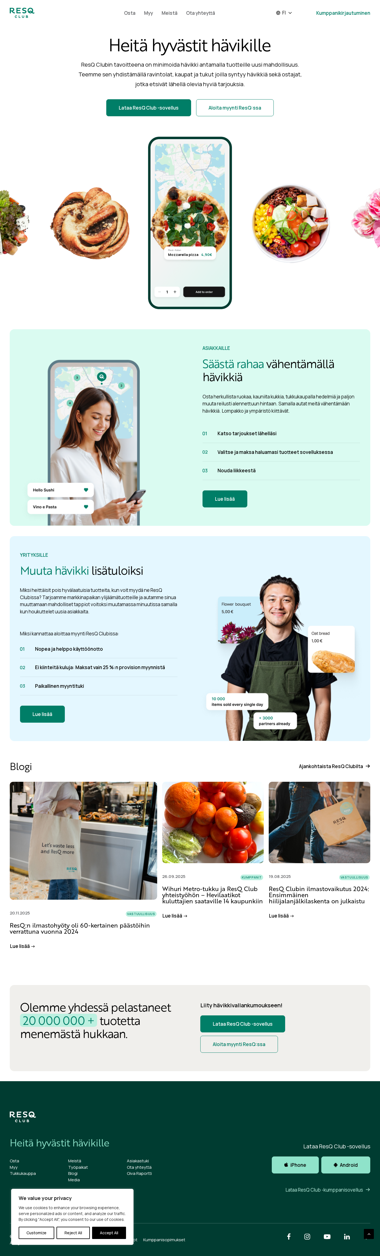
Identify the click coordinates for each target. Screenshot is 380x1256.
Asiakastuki (138, 1161)
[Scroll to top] (369, 1233)
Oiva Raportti (139, 1173)
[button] (83, 840)
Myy (148, 13)
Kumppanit (252, 877)
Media (74, 1180)
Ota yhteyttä (200, 13)
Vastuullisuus (141, 914)
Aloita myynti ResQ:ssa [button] (235, 108)
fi (284, 13)
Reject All (73, 1232)
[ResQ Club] (22, 13)
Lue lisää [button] (225, 499)
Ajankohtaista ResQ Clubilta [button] (331, 766)
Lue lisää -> (22, 946)
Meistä (169, 13)
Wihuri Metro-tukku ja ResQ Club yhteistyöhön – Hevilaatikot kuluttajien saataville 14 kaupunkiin (212, 894)
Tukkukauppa (23, 1173)
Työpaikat (78, 1167)
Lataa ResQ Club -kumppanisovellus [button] (324, 1190)
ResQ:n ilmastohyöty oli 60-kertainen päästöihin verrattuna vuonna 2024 (80, 928)
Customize (36, 1232)
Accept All (109, 1232)
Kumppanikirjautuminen (343, 13)
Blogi (73, 1173)
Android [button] (349, 1165)
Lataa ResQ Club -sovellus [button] (149, 108)
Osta (129, 13)
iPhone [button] (298, 1165)
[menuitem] (129, 13)
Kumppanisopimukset (164, 1240)
